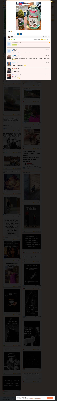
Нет (48, 39)
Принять (50, 397)
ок (19, 34)
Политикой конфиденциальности (35, 398)
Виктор (13, 62)
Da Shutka (14, 68)
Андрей (14, 55)
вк (18, 34)
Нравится (44, 39)
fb (21, 34)
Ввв (13, 49)
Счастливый (15, 74)
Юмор (11, 31)
